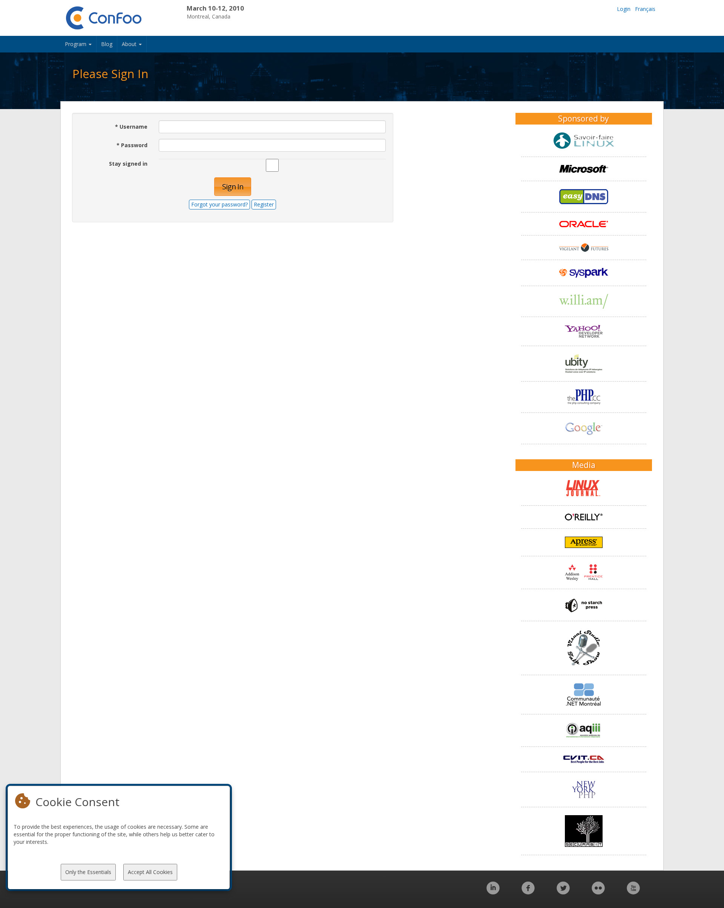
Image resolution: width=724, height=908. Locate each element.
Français (645, 8)
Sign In (232, 187)
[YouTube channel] (633, 892)
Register (264, 204)
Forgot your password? (219, 204)
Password (132, 145)
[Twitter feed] (563, 892)
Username (131, 126)
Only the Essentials (88, 872)
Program (76, 44)
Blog (106, 44)
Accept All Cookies (150, 872)
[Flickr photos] (598, 892)
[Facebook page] (528, 892)
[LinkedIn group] (493, 892)
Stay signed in (128, 163)
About (130, 44)
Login (623, 8)
